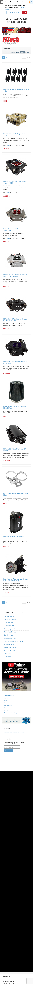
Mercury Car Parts (9, 638)
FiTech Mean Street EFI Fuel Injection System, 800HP (15, 362)
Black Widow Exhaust (11, 650)
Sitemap (6, 708)
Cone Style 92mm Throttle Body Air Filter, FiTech (14, 407)
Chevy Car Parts (9, 616)
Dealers (6, 700)
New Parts (7, 653)
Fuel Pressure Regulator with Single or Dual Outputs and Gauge (16, 579)
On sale (6, 710)
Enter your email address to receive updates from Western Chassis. (14, 743)
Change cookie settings (10, 713)
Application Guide (9, 695)
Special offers (8, 705)
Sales (27, 52)
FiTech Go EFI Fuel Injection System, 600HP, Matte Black (15, 319)
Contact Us (6, 977)
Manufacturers (8, 703)
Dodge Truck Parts (10, 632)
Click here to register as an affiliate (14, 732)
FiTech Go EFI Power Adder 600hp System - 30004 (14, 182)
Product (13, 52)
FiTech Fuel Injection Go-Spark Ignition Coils (16, 90)
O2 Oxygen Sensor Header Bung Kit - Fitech (15, 494)
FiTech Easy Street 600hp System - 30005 (14, 134)
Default (22, 52)
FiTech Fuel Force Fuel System (13, 536)
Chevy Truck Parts (10, 619)
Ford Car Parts (8, 623)
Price (17, 52)
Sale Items (7, 657)
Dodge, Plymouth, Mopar (12, 629)
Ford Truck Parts (9, 626)
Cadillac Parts (8, 635)
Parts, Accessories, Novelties (13, 641)
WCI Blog (6, 698)
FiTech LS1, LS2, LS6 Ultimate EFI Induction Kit (14, 449)
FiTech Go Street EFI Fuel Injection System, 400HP (14, 229)
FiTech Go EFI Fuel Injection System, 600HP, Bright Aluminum (15, 275)
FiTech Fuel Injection (10, 647)
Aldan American (9, 644)
